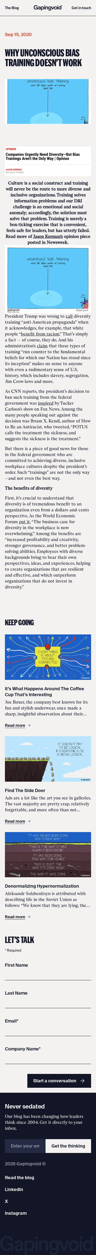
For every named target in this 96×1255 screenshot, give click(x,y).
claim (42, 346)
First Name (16, 965)
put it (24, 521)
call (69, 316)
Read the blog (19, 1177)
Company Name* (23, 1048)
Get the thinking (68, 1146)
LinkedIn (14, 1189)
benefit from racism (40, 334)
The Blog (12, 8)
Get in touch (81, 8)
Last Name (16, 993)
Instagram (16, 1213)
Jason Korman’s (48, 236)
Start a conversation (54, 1080)
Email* (11, 1021)
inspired (45, 403)
